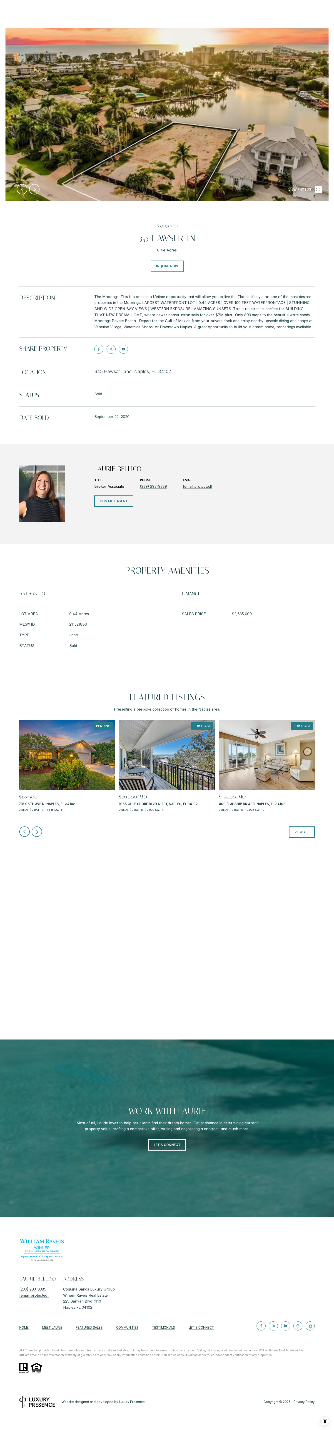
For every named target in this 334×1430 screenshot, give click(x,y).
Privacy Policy (304, 1402)
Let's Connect (201, 1327)
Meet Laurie (52, 1327)
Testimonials (163, 1327)
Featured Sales (89, 1327)
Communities (127, 1327)
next (34, 189)
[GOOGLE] (297, 1326)
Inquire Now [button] (167, 266)
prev (22, 189)
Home (24, 1327)
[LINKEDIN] (285, 1326)
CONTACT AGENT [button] (114, 501)
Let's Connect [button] (167, 1145)
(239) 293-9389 (153, 486)
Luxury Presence (132, 1402)
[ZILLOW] (310, 1326)
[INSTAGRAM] (273, 1326)
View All (301, 832)
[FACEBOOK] (261, 1326)
